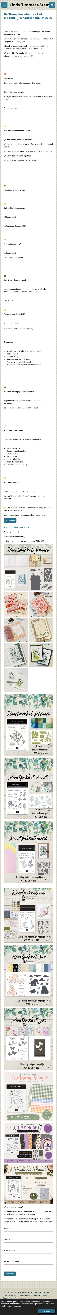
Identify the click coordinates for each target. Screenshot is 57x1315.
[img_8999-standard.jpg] (15, 680)
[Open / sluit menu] (4, 5)
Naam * (7, 1229)
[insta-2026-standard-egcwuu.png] (15, 655)
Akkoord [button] (47, 1311)
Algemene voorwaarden (24, 1298)
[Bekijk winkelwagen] (52, 5)
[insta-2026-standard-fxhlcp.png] (41, 629)
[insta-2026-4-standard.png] (15, 629)
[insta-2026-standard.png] (15, 604)
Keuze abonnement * (12, 1262)
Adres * (7, 1240)
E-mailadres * (9, 1251)
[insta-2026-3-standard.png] (41, 604)
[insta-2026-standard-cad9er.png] (41, 655)
